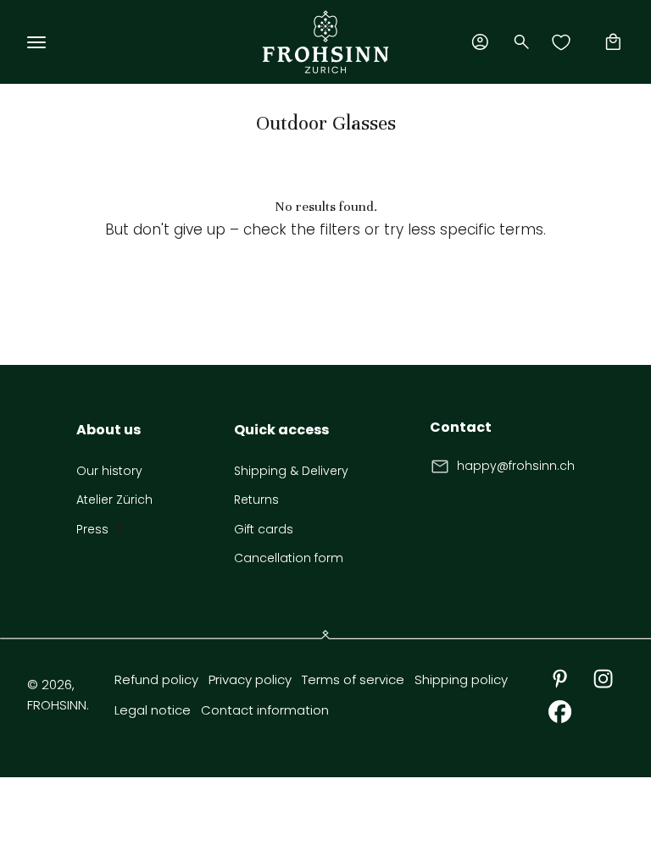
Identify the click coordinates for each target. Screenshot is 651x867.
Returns (256, 499)
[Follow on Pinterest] (559, 678)
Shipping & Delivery (291, 470)
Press (92, 529)
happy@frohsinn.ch (516, 465)
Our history (109, 470)
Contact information (265, 710)
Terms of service (353, 679)
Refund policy (156, 679)
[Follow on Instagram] (603, 678)
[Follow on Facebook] (559, 711)
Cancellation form (288, 557)
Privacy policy (250, 679)
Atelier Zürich (114, 499)
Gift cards (263, 529)
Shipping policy (461, 679)
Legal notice (152, 710)
